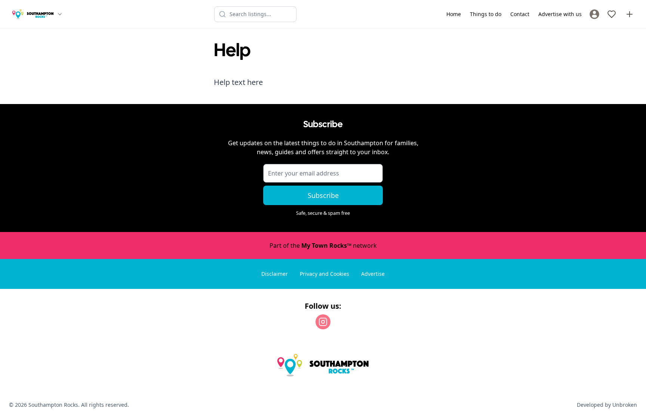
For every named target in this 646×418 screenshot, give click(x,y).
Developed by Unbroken (607, 404)
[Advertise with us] (629, 14)
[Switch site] (59, 14)
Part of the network (323, 245)
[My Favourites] (611, 14)
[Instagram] (323, 321)
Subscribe (323, 195)
